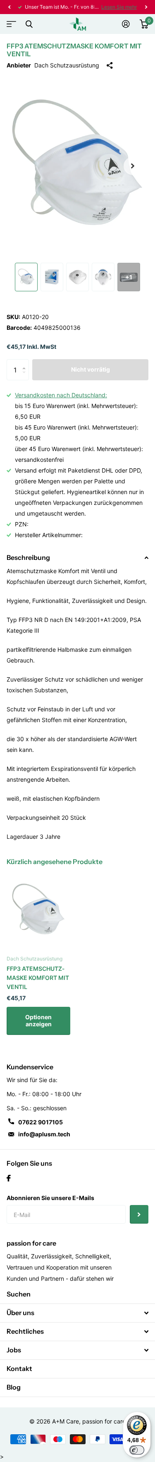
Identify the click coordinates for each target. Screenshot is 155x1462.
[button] (9, 7)
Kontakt (19, 1368)
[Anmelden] (126, 24)
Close (29, 24)
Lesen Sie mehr (119, 7)
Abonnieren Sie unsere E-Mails (50, 1197)
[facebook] (9, 1178)
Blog (14, 1387)
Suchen (19, 1294)
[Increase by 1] (26, 362)
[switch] (136, 1450)
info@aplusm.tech (44, 1134)
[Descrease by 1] (26, 377)
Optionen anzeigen (38, 1020)
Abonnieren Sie (139, 1214)
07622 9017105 (40, 1122)
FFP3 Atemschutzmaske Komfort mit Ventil (38, 977)
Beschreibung (28, 557)
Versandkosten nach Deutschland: (61, 395)
